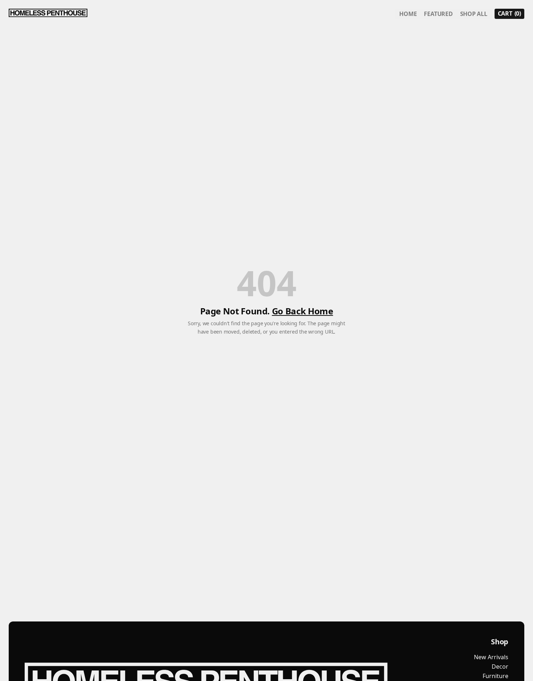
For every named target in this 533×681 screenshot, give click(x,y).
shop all (473, 14)
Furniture (495, 676)
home (408, 14)
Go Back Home (302, 311)
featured (438, 14)
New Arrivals (491, 657)
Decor (500, 666)
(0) (509, 13)
